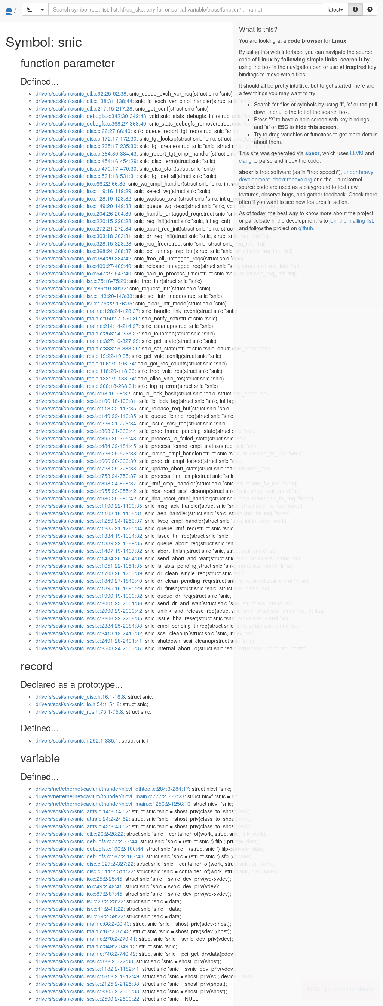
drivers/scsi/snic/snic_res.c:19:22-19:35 (82, 355)
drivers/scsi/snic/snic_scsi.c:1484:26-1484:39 (89, 558)
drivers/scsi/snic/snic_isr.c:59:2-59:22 (79, 916)
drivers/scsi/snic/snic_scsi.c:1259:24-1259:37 (89, 520)
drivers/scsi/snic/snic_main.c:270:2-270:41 (86, 938)
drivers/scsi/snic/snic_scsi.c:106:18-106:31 (86, 400)
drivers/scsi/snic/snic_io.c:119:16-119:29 (83, 191)
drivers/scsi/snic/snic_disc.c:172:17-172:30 (86, 138)
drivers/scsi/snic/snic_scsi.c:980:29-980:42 (86, 498)
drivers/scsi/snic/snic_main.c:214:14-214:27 (87, 325)
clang (245, 160)
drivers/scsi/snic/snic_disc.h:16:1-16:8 (80, 696)
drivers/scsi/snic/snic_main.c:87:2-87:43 (83, 931)
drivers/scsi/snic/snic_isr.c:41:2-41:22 (79, 908)
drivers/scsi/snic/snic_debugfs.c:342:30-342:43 (91, 116)
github (305, 228)
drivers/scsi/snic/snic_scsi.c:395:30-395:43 (86, 438)
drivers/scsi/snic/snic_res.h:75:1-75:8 (79, 711)
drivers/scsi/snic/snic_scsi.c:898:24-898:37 (86, 483)
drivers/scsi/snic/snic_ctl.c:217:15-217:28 (84, 108)
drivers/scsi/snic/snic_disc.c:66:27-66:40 (83, 131)
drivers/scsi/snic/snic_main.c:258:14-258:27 (87, 333)
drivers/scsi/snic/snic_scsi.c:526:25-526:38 (86, 453)
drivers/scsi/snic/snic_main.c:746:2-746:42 (86, 953)
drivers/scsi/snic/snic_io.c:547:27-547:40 (83, 273)
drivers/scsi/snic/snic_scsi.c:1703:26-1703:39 (89, 573)
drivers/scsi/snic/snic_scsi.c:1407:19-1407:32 (89, 550)
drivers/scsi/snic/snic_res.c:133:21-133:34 (85, 378)
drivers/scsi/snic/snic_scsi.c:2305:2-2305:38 (87, 991)
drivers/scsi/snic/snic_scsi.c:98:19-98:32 (83, 393)
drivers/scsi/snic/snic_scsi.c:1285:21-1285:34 (89, 528)
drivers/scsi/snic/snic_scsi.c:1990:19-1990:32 (89, 595)
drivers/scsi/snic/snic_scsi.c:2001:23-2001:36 (89, 603)
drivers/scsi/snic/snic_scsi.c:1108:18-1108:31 (89, 513)
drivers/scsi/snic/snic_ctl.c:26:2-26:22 (79, 833)
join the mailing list (351, 220)
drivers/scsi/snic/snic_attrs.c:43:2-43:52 (82, 826)
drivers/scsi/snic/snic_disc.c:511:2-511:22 (85, 871)
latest (334, 9)
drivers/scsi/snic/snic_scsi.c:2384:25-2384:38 (89, 625)
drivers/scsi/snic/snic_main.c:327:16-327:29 (87, 340)
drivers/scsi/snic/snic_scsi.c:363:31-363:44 (86, 430)
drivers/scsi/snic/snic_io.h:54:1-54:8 (78, 704)
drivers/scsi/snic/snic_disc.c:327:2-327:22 (85, 863)
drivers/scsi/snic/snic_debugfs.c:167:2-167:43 (89, 856)
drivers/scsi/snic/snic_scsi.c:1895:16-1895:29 (89, 588)
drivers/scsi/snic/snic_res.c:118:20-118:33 (85, 370)
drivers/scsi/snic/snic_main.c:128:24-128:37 (87, 310)
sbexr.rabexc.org (292, 179)
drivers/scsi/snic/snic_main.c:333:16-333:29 (87, 348)
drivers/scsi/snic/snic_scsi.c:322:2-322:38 (84, 961)
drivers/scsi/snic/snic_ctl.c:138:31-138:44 (84, 101)
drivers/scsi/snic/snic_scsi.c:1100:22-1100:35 (89, 505)
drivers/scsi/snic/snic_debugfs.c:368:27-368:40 (91, 123)
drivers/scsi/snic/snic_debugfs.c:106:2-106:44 (89, 848)
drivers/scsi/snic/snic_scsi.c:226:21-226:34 (86, 423)
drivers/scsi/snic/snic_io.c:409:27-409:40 (83, 265)
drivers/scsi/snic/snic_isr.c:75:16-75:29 (81, 280)
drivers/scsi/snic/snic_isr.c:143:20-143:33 (84, 295)
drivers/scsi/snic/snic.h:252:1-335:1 (77, 740)
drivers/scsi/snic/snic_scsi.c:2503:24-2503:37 (89, 648)
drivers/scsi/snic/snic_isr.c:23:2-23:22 (79, 901)
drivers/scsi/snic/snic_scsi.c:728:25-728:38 (86, 468)
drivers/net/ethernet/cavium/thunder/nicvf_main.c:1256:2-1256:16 (113, 803)
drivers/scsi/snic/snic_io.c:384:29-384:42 (83, 258)
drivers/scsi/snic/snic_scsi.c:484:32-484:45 (86, 445)
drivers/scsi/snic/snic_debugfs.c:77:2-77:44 (86, 841)
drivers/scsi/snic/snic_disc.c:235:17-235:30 (86, 146)
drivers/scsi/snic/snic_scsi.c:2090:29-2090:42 (89, 610)
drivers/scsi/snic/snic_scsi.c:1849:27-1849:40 (89, 580)
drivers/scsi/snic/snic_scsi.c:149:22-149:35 (86, 415)
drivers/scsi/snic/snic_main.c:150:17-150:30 (87, 318)
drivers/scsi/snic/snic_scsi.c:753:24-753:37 (86, 475)
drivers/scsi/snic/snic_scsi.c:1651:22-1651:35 (89, 565)
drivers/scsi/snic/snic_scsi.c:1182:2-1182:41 (87, 968)
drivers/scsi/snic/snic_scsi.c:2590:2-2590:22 (87, 998)
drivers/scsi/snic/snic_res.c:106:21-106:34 (85, 363)
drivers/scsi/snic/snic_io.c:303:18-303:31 (83, 236)
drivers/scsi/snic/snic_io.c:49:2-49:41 (79, 886)
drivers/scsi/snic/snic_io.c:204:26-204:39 (83, 213)
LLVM (357, 153)
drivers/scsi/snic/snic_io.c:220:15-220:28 (83, 221)
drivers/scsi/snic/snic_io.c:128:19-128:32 (83, 198)
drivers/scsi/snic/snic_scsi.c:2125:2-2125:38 (87, 983)
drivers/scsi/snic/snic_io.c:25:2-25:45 (79, 878)
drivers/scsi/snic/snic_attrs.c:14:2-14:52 (82, 811)
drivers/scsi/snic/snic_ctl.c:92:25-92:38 (81, 93)
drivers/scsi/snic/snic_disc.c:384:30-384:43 (86, 153)
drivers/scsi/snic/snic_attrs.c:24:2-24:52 (82, 818)
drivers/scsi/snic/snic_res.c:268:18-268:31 (85, 385)
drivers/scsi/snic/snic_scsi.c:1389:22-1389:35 (89, 543)
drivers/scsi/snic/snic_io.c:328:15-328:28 (83, 243)
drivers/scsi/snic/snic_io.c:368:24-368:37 (83, 250)
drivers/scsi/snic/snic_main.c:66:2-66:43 (83, 923)
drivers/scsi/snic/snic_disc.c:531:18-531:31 (86, 176)
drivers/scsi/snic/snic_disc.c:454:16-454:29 (86, 161)
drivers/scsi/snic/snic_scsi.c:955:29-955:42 (86, 490)
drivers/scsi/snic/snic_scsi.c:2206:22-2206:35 (89, 618)
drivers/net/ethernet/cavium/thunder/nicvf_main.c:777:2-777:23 (110, 796)
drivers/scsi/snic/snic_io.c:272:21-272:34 (83, 228)
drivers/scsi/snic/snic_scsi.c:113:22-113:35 (86, 408)
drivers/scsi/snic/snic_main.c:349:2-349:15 (86, 946)
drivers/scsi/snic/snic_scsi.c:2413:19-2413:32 (89, 633)
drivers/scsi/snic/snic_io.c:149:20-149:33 (83, 206)
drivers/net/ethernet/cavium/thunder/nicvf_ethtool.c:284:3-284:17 (112, 788)
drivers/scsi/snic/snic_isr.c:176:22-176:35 (84, 303)
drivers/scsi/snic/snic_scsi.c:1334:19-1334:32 (89, 535)
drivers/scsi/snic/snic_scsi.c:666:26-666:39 (86, 460)
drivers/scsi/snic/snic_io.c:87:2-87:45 (79, 893)
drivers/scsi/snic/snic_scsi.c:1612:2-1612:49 (87, 976)
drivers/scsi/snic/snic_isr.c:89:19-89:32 (81, 288)
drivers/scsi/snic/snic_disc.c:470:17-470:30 (86, 168)
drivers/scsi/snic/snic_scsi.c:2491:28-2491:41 (89, 640)
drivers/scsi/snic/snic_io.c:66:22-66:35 (80, 183)
